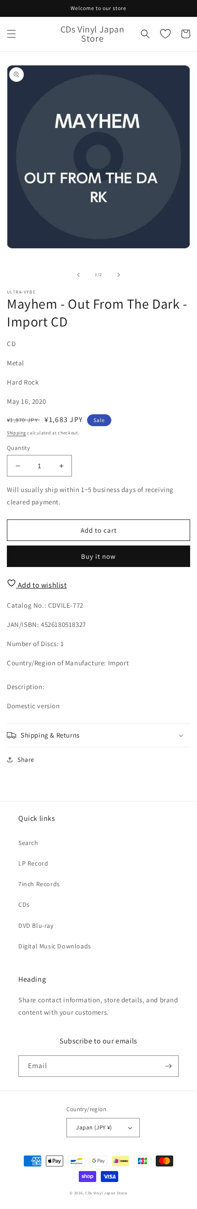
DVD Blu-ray (36, 925)
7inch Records (39, 884)
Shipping (16, 433)
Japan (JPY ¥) (94, 1127)
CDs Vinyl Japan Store (106, 1192)
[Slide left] (78, 275)
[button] (11, 34)
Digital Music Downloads (54, 946)
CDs (24, 904)
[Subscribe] (168, 1066)
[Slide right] (119, 275)
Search (28, 843)
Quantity (18, 448)
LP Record (33, 863)
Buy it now (98, 556)
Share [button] (25, 759)
